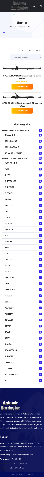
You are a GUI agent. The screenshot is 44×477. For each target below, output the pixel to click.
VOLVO (8, 380)
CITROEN (9, 193)
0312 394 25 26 (15, 459)
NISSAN (8, 296)
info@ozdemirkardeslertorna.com (19, 454)
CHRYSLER (9, 187)
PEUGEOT (9, 308)
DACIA (8, 199)
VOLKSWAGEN (11, 374)
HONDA (8, 223)
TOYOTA (8, 368)
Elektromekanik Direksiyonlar (16, 130)
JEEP (7, 247)
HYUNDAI (9, 229)
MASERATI (10, 265)
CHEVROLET (10, 181)
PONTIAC (9, 314)
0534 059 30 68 (17, 468)
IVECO (7, 235)
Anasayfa (12, 26)
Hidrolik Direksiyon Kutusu (14, 158)
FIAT (7, 211)
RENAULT (9, 320)
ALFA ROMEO (11, 163)
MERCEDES (10, 277)
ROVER (8, 326)
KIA (6, 253)
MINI (7, 283)
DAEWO (8, 205)
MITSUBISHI (10, 290)
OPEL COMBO (11, 141)
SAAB (7, 332)
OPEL (7, 302)
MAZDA (8, 271)
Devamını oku (22, 87)
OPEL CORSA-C (12, 147)
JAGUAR (8, 241)
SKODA (8, 344)
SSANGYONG (11, 350)
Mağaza (22, 26)
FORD (7, 217)
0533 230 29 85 (20, 463)
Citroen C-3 (10, 135)
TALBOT (8, 362)
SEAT (7, 338)
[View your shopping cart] (40, 6)
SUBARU (9, 356)
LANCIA (8, 259)
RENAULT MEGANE (13, 153)
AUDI (7, 169)
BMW (7, 175)
